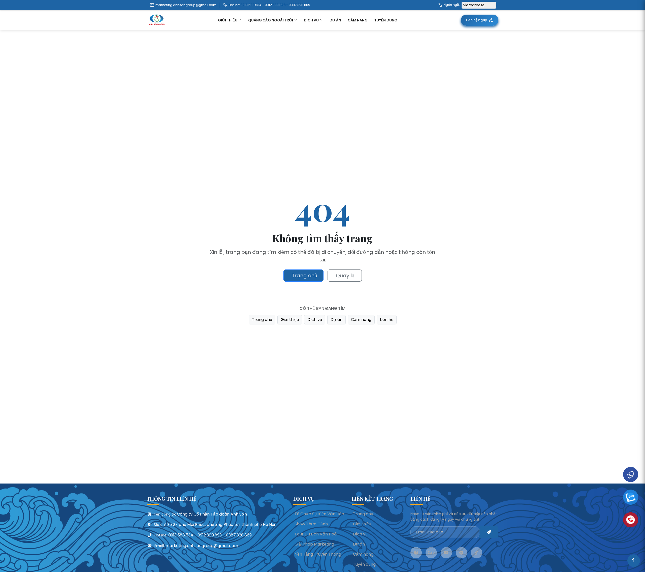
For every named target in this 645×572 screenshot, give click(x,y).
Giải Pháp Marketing (314, 544)
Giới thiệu (290, 319)
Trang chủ (304, 275)
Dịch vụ (314, 319)
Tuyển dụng (385, 20)
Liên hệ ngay (476, 20)
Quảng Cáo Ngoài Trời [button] (271, 20)
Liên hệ (386, 319)
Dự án (336, 319)
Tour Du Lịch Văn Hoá (316, 534)
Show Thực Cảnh (311, 524)
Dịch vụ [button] (311, 20)
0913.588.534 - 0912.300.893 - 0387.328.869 (275, 5)
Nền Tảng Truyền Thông (318, 554)
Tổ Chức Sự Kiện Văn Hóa (319, 514)
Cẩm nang (361, 319)
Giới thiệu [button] (228, 20)
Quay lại (346, 275)
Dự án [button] (335, 20)
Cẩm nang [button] (358, 20)
